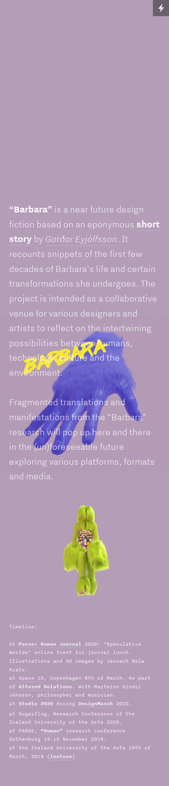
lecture (61, 756)
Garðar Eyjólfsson (81, 238)
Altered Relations (45, 686)
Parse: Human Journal (49, 644)
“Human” (51, 730)
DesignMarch (95, 703)
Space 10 (31, 677)
